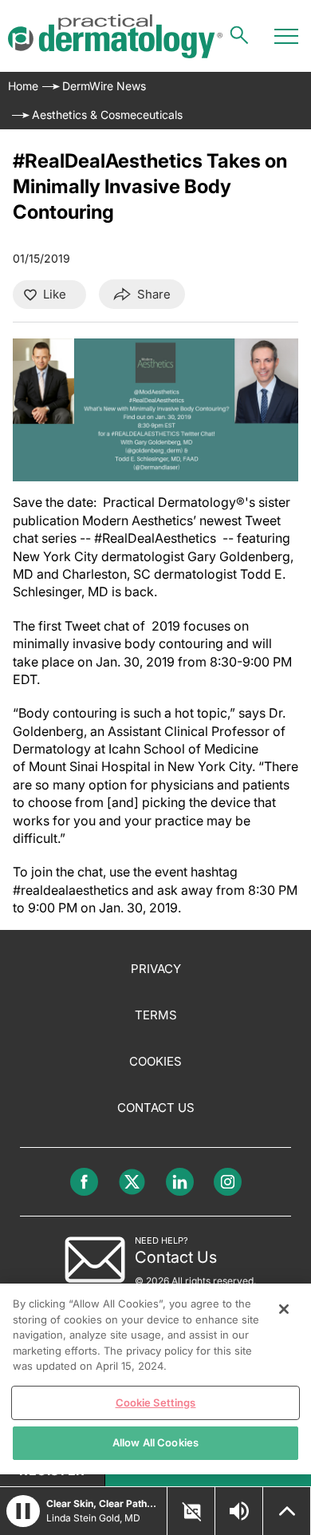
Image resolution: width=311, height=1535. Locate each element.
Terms (156, 1015)
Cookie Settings (156, 1402)
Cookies (155, 1061)
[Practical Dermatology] (115, 36)
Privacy (156, 968)
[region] (155, 1379)
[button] (23, 1511)
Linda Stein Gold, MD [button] (93, 1518)
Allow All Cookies (155, 1442)
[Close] (283, 1309)
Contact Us (156, 1107)
